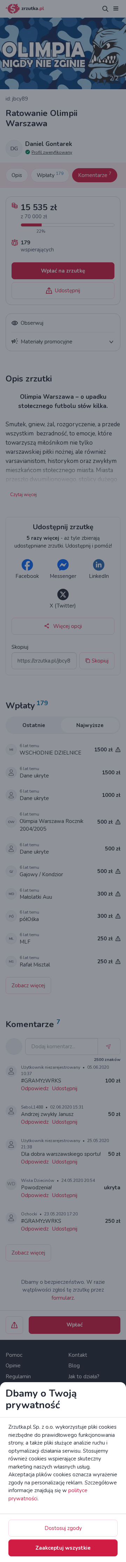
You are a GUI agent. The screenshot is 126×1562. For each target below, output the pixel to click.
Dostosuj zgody (63, 1528)
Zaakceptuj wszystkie (63, 1547)
